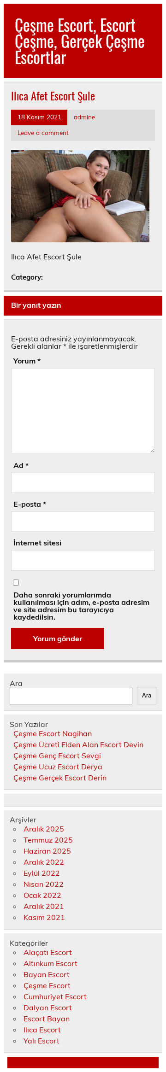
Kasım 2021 (44, 917)
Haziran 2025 (47, 850)
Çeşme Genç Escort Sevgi (57, 755)
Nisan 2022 (44, 884)
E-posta (29, 504)
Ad (21, 465)
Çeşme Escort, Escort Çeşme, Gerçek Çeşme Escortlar (80, 40)
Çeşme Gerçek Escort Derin (60, 777)
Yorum (27, 360)
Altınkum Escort (50, 963)
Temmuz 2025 (48, 839)
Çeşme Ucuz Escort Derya (57, 766)
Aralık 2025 (44, 828)
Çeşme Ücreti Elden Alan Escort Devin (78, 744)
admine (84, 117)
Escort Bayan (47, 1018)
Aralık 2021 (44, 906)
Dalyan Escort (48, 1007)
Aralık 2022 (44, 862)
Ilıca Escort (42, 1029)
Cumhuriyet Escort (55, 996)
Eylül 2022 (42, 873)
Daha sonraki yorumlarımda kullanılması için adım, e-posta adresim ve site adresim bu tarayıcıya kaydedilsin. (81, 606)
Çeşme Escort (47, 985)
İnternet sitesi (37, 542)
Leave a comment (43, 132)
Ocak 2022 (42, 895)
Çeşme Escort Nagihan (52, 733)
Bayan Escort (47, 974)
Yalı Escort (41, 1040)
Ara (16, 683)
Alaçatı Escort (48, 952)
